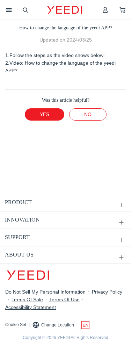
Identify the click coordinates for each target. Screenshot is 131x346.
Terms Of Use (64, 299)
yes (44, 114)
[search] (25, 9)
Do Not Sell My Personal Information (45, 292)
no (88, 114)
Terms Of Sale (27, 299)
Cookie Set (15, 324)
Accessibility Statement (30, 307)
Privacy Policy (107, 292)
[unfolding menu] (121, 205)
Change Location (57, 325)
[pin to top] (117, 249)
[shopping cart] (122, 9)
